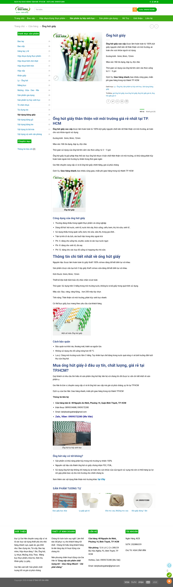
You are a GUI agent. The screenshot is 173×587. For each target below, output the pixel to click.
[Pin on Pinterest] (122, 101)
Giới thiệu (137, 18)
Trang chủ (19, 18)
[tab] (142, 111)
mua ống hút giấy (131, 93)
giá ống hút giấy (118, 93)
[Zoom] (56, 78)
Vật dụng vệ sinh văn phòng (29, 134)
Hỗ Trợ (125, 18)
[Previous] (53, 506)
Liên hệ (148, 18)
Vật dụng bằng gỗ (25, 119)
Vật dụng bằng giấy (26, 115)
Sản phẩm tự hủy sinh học (82, 18)
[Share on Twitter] (113, 101)
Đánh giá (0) (151, 112)
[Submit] (135, 9)
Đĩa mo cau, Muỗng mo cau (116, 511)
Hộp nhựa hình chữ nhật (27, 61)
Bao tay (20, 41)
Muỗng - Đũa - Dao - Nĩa (28, 90)
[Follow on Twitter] (155, 2)
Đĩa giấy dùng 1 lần (139, 511)
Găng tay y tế (23, 51)
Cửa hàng (33, 26)
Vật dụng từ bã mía (25, 129)
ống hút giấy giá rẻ (144, 93)
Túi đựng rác (22, 110)
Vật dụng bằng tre (25, 124)
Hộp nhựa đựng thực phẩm (52, 18)
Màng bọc (21, 85)
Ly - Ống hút (22, 80)
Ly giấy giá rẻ (84, 511)
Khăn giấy (21, 75)
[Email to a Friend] (117, 101)
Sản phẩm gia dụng (108, 18)
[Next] (155, 506)
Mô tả (142, 112)
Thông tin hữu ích (24, 149)
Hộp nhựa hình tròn (25, 66)
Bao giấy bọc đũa (60, 511)
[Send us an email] (157, 2)
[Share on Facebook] (108, 101)
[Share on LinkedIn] (126, 101)
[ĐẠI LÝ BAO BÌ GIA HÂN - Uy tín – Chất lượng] (22, 9)
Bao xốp (31, 18)
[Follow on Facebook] (150, 2)
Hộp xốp (21, 71)
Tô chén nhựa (23, 105)
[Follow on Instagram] (152, 2)
